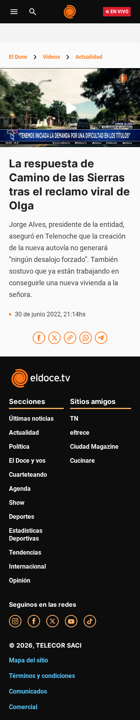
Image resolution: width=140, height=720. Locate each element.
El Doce (18, 57)
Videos (51, 57)
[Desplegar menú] (14, 11)
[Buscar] (32, 11)
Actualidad (88, 57)
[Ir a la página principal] (70, 12)
